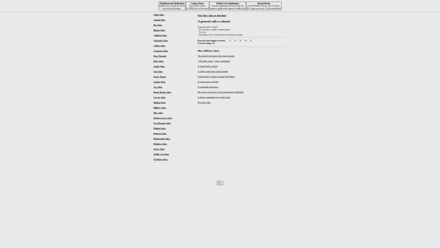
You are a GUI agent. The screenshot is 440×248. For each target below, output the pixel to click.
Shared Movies (263, 3)
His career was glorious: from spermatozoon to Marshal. (221, 92)
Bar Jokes (157, 25)
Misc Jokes (158, 113)
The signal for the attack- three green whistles (216, 56)
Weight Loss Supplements (227, 3)
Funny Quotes (159, 77)
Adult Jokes (158, 15)
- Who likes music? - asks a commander (214, 61)
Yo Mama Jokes (160, 159)
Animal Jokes (159, 20)
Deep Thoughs (159, 56)
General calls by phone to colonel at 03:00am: (216, 76)
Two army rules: (204, 102)
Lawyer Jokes (159, 97)
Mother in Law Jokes (162, 118)
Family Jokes (159, 66)
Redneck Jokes (160, 133)
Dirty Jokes (158, 61)
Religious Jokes (160, 144)
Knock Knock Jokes (162, 92)
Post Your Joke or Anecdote (212, 15)
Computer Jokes (160, 51)
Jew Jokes (157, 87)
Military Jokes (159, 108)
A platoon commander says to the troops (214, 97)
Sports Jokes (159, 149)
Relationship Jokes (161, 139)
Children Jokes (160, 35)
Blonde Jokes (159, 30)
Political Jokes (159, 128)
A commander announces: (208, 87)
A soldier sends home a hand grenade (213, 71)
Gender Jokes (159, 82)
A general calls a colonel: (208, 66)
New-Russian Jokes (162, 123)
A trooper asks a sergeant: (208, 82)
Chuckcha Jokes (160, 40)
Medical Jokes (159, 102)
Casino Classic (197, 3)
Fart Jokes (158, 71)
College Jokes (159, 46)
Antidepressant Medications (172, 3)
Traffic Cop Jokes (161, 154)
